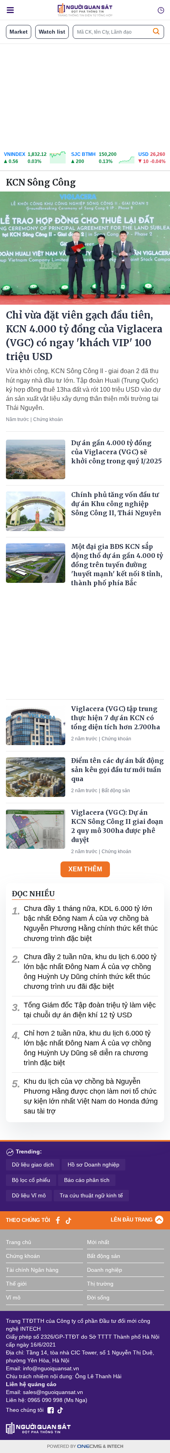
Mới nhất (98, 1242)
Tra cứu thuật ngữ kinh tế (91, 1195)
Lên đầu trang (132, 1220)
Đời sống (98, 1297)
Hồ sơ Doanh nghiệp (93, 1164)
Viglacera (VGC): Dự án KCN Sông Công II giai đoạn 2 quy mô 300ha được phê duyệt (117, 826)
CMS (89, 1446)
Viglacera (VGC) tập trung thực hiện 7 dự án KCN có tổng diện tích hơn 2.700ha (115, 718)
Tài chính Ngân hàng (32, 1270)
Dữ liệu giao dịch (33, 1164)
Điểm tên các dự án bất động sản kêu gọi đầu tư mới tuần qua (117, 770)
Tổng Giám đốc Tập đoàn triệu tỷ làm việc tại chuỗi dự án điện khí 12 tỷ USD (90, 1010)
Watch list (52, 31)
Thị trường (100, 1283)
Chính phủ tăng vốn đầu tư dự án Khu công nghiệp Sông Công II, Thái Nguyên (116, 504)
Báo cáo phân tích (87, 1180)
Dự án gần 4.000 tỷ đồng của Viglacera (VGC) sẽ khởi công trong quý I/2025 (116, 452)
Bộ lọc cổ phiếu (31, 1180)
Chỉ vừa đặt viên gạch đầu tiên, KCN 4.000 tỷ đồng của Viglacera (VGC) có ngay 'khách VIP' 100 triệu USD (84, 335)
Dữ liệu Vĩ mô (29, 1195)
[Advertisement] (85, 95)
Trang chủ (18, 1242)
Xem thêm (85, 869)
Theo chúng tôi (28, 1220)
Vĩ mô (13, 1297)
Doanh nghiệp (104, 1270)
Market (18, 31)
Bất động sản (116, 790)
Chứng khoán (48, 419)
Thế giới (16, 1283)
